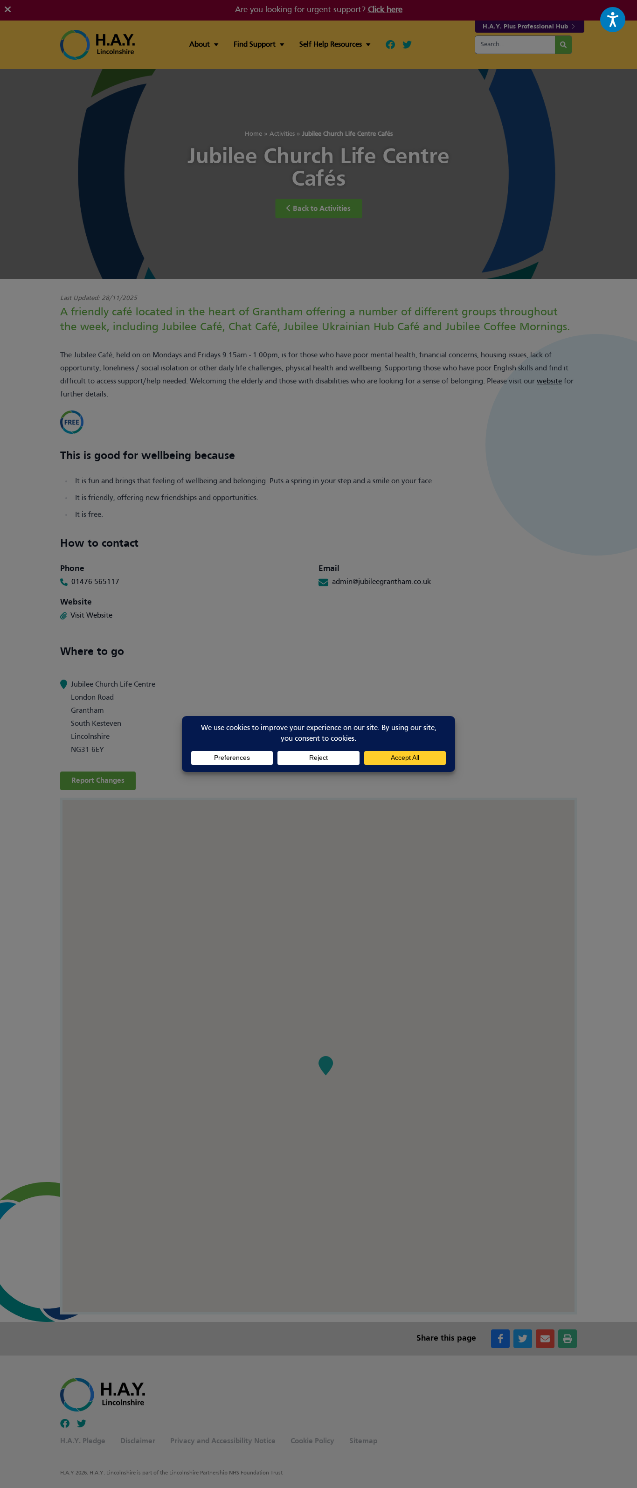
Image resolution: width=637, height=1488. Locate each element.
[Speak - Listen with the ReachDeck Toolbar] (612, 19)
